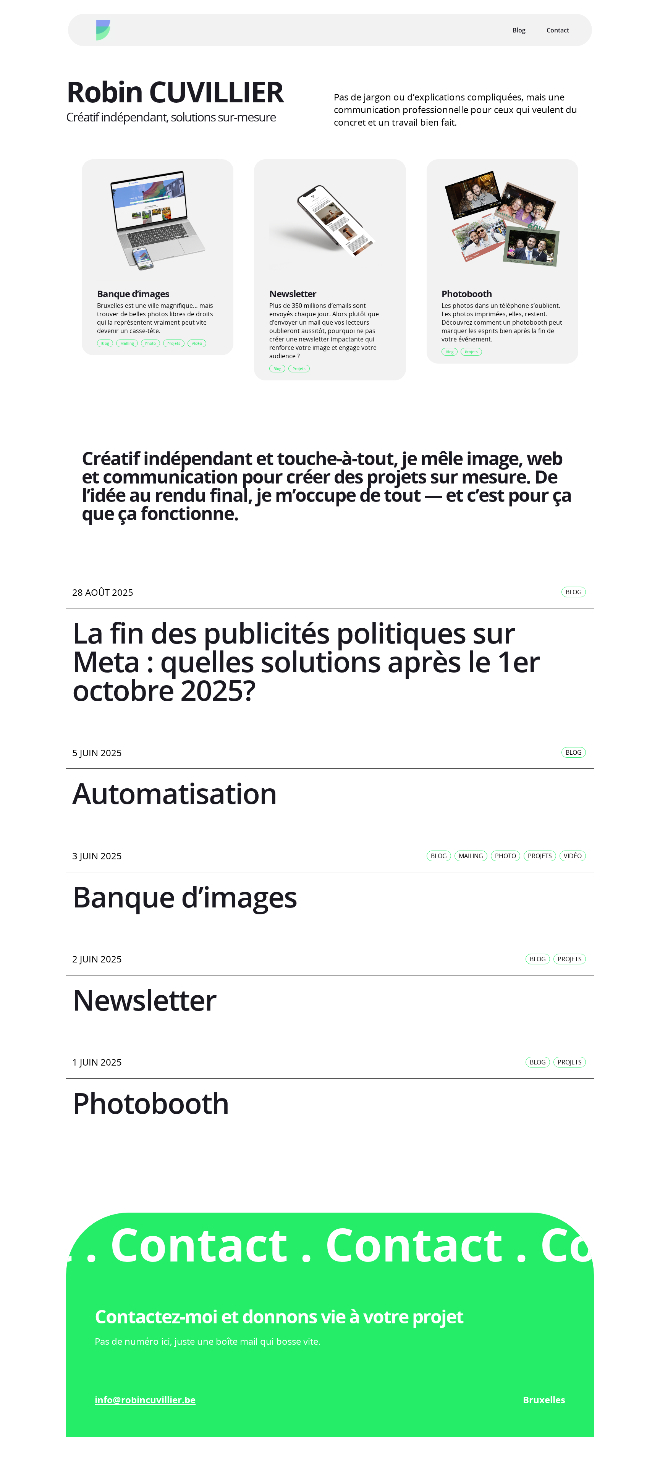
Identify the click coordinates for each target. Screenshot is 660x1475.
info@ (108, 1399)
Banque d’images (133, 293)
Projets (173, 343)
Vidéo (197, 343)
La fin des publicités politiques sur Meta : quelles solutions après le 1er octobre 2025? (306, 661)
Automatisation (174, 793)
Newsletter (292, 293)
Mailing (127, 343)
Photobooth (467, 293)
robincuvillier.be (158, 1399)
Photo (150, 343)
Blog (105, 343)
